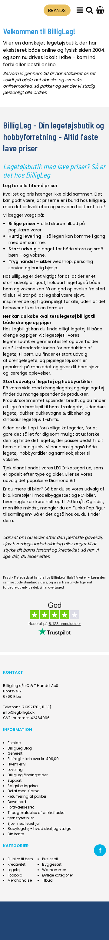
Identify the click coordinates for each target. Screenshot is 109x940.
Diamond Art (62, 481)
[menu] (79, 10)
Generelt (15, 753)
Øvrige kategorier (57, 875)
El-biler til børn (20, 859)
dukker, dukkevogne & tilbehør (51, 413)
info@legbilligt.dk (19, 712)
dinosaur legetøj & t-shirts (30, 419)
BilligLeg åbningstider (28, 775)
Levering (15, 769)
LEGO (59, 468)
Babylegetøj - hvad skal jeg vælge (39, 828)
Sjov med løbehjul (24, 823)
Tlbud (47, 880)
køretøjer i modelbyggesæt (41, 495)
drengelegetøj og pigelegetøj (39, 360)
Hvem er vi (17, 764)
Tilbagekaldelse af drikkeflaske (36, 812)
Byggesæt (51, 864)
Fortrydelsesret (21, 807)
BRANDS (57, 10)
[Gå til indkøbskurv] (100, 10)
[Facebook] (100, 850)
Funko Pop (83, 508)
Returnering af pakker (27, 796)
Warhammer (54, 869)
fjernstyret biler (21, 818)
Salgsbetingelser (23, 786)
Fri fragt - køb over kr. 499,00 (33, 758)
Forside (14, 743)
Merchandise (20, 880)
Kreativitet (16, 864)
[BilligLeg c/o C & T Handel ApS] (16, 9)
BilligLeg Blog (20, 748)
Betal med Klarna (24, 791)
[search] (89, 10)
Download (17, 801)
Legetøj (14, 869)
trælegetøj (72, 407)
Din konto (16, 834)
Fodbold (15, 875)
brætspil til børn (42, 407)
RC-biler (86, 495)
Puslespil (50, 859)
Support (14, 780)
